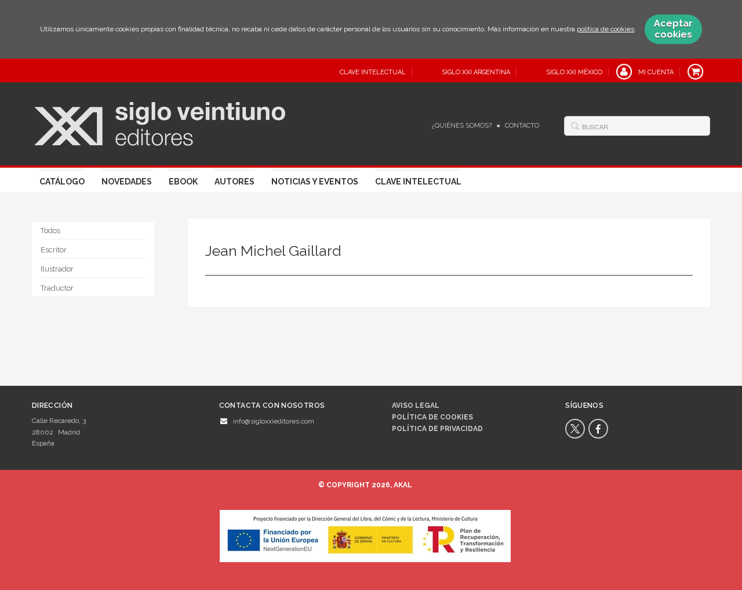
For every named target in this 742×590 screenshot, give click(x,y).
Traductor (57, 288)
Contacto (522, 125)
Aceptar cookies (673, 29)
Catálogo (62, 181)
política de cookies (605, 29)
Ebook (183, 181)
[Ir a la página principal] (159, 122)
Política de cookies (432, 417)
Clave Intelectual (418, 181)
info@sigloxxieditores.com (273, 421)
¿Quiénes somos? (462, 125)
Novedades (126, 181)
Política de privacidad (437, 429)
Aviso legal (415, 405)
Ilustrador (57, 269)
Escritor (54, 249)
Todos (50, 230)
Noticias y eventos (314, 181)
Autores (234, 181)
